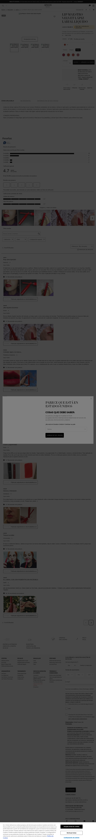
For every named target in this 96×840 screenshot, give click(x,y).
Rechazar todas (71, 833)
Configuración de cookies (71, 837)
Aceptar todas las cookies (71, 826)
